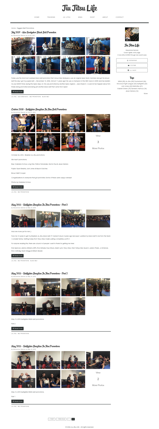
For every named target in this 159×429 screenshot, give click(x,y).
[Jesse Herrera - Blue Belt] (23, 142)
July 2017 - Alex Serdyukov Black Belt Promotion (33, 32)
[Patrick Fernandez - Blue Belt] (73, 123)
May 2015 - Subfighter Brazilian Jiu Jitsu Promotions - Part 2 (39, 273)
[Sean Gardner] (98, 360)
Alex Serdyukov (23, 96)
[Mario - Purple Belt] (73, 287)
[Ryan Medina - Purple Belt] (48, 142)
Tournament (138, 81)
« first (51, 419)
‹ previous (61, 419)
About (105, 17)
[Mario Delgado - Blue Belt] (23, 360)
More (146, 93)
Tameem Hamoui (137, 89)
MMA (80, 17)
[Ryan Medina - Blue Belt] (48, 360)
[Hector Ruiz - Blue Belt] (98, 123)
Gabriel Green (122, 89)
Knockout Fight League (125, 84)
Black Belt (45, 96)
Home (36, 17)
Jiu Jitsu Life (79, 8)
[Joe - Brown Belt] (23, 306)
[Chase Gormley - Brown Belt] (48, 306)
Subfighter (140, 84)
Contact (120, 17)
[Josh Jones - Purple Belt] (73, 142)
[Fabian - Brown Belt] (73, 306)
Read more (19, 92)
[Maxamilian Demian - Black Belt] (23, 218)
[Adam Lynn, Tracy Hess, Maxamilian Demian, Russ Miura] (48, 218)
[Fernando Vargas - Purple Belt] (98, 287)
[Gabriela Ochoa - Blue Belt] (23, 123)
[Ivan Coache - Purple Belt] (23, 287)
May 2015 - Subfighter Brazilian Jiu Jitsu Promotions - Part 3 (39, 204)
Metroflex (136, 86)
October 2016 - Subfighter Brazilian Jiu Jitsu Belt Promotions (39, 109)
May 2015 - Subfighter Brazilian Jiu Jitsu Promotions (35, 346)
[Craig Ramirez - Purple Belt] (48, 287)
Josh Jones (125, 86)
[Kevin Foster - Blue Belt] (73, 360)
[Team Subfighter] (73, 218)
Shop (92, 17)
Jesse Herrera (130, 91)
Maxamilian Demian (19, 35)
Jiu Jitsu (66, 17)
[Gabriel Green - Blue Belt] (73, 379)
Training (51, 17)
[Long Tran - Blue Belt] (48, 123)
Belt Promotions (35, 96)
